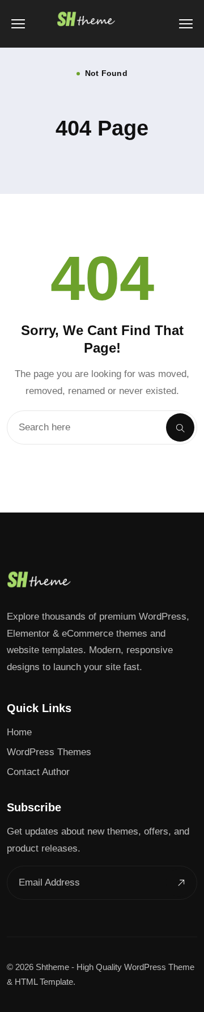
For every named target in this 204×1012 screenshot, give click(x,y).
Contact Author (38, 772)
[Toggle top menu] (185, 23)
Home (19, 732)
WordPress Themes (49, 752)
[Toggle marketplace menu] (18, 23)
